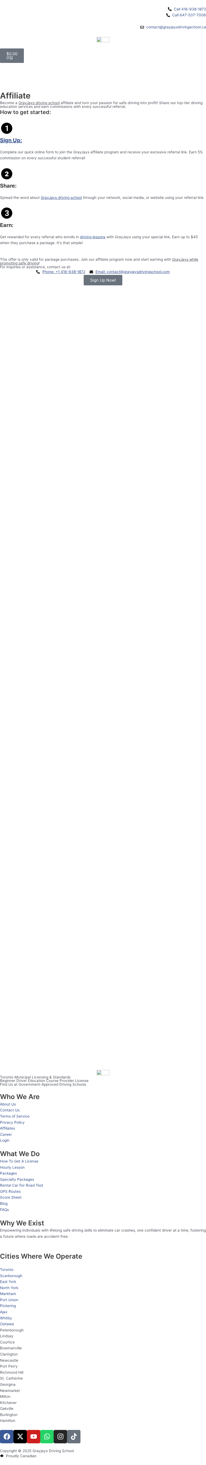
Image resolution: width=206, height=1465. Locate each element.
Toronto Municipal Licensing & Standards (35, 1077)
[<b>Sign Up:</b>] (6, 128)
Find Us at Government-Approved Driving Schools (43, 1084)
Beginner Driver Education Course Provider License (44, 1080)
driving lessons (92, 237)
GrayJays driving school (39, 103)
